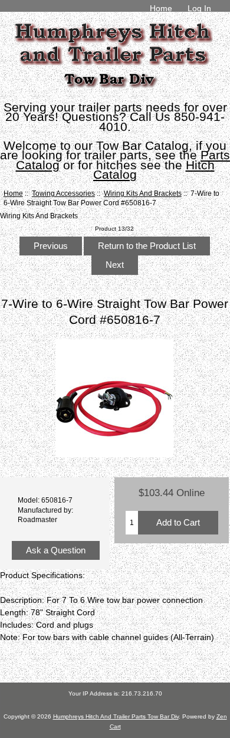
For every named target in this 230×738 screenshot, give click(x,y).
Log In (199, 8)
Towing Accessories (63, 193)
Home (161, 8)
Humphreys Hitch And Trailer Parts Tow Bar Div (116, 716)
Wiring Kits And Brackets (143, 193)
